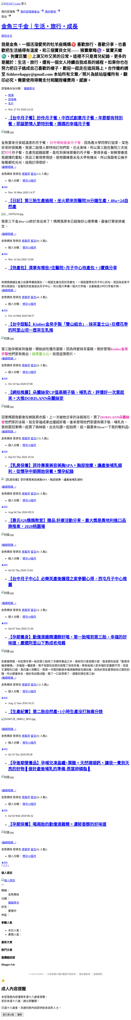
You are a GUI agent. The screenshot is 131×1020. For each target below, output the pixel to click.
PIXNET (40, 974)
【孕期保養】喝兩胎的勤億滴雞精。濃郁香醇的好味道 (57, 824)
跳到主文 (6, 35)
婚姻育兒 (29, 88)
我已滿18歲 (8, 1014)
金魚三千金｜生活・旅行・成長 (39, 26)
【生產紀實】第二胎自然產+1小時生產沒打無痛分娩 (55, 711)
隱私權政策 (84, 974)
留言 (33, 173)
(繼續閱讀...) (8, 167)
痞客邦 (26, 173)
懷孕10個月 (29, 180)
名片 (11, 103)
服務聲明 (97, 974)
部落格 (12, 99)
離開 (19, 1014)
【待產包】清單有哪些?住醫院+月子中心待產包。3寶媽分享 (62, 268)
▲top (4, 186)
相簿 (11, 95)
